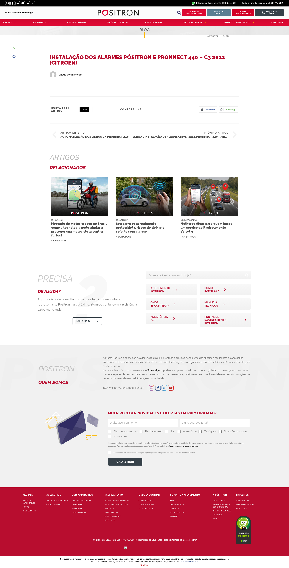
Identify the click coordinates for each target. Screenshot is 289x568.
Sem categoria (57, 220)
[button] (179, 13)
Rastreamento (154, 431)
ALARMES (7, 22)
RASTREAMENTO (153, 22)
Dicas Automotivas (189, 220)
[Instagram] (7, 3)
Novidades (120, 436)
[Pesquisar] (246, 275)
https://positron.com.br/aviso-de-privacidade (181, 446)
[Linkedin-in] (18, 3)
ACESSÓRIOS (39, 22)
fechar (144, 564)
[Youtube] (23, 3)
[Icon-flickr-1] (28, 3)
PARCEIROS (277, 22)
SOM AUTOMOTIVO (76, 22)
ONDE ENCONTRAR (192, 22)
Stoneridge (153, 370)
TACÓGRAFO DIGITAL (117, 22)
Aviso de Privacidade (189, 561)
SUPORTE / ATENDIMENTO (236, 22)
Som (173, 431)
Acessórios (190, 431)
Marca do (19, 12)
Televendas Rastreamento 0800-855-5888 (216, 3)
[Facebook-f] (12, 3)
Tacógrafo (210, 431)
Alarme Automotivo (125, 431)
